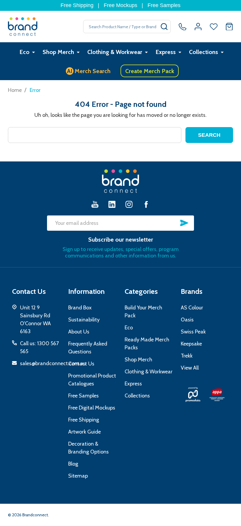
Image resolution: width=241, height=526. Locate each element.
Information (86, 291)
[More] (33, 52)
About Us (78, 331)
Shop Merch (58, 51)
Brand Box (80, 307)
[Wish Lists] (213, 27)
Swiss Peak (193, 331)
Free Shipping (77, 5)
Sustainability (84, 319)
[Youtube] (94, 204)
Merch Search (89, 71)
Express (165, 51)
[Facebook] (146, 204)
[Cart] (229, 27)
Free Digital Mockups (91, 407)
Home (15, 90)
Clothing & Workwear (114, 51)
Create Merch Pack (149, 71)
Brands (191, 291)
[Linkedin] (111, 204)
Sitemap (78, 476)
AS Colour (192, 307)
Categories (141, 291)
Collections (203, 51)
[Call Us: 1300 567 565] (182, 27)
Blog (73, 464)
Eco (24, 51)
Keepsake (191, 343)
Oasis (187, 319)
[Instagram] (129, 204)
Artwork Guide (84, 432)
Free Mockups (120, 5)
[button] (193, 394)
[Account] (198, 27)
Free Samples (164, 5)
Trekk (187, 356)
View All (190, 368)
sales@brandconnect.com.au (53, 363)
